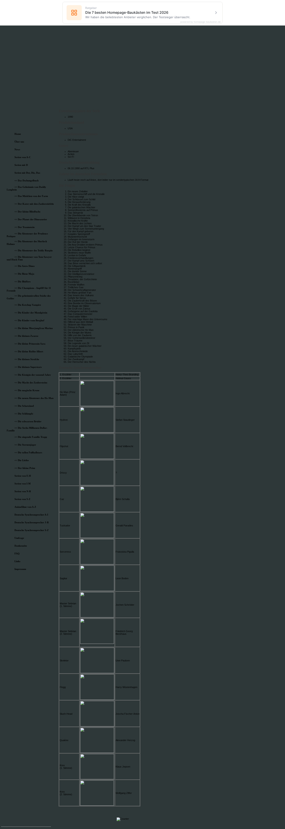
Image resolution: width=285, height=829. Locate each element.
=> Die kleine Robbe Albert (28, 351)
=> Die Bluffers (22, 281)
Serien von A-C (22, 157)
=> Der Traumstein (24, 227)
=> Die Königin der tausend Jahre (32, 374)
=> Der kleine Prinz (24, 468)
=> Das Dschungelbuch (26, 180)
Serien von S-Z (22, 499)
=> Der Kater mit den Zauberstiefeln (34, 203)
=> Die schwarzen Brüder (27, 421)
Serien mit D (21, 165)
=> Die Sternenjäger (25, 444)
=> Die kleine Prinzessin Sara (29, 343)
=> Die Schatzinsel (24, 406)
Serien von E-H (22, 475)
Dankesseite (20, 545)
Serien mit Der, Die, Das (27, 172)
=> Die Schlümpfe (23, 413)
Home (17, 134)
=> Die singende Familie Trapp (30, 437)
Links (17, 561)
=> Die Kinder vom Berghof (29, 320)
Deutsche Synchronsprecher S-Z (31, 530)
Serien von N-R (22, 491)
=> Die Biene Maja (24, 273)
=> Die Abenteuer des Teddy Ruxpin (33, 250)
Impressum (20, 569)
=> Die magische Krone (26, 390)
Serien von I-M (22, 483)
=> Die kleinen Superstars (28, 367)
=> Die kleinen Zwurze (26, 336)
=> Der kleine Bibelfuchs (27, 211)
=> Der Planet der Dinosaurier (30, 219)
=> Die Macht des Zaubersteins (30, 382)
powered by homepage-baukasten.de (200, 22)
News (17, 149)
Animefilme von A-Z (25, 507)
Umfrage (19, 538)
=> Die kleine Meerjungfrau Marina (33, 328)
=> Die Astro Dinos (24, 266)
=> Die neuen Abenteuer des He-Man (33, 398)
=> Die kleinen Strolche (26, 359)
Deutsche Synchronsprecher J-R (31, 522)
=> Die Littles (21, 460)
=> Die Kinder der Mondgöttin (30, 312)
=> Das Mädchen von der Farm (31, 196)
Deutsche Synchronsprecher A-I (31, 514)
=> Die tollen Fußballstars (28, 452)
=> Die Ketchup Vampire (27, 304)
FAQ (17, 553)
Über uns (19, 141)
